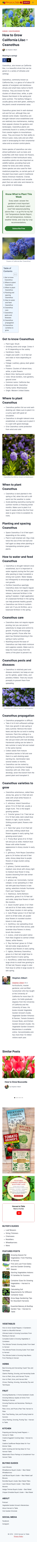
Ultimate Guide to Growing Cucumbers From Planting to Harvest (17, 1334)
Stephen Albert (12, 50)
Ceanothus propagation (9, 321)
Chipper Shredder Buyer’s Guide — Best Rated (17, 1492)
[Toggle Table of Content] (14, 274)
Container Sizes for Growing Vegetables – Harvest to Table (22, 1283)
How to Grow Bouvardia (16, 1082)
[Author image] (3, 50)
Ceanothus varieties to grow (9, 327)
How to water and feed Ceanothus (10, 302)
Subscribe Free (18, 228)
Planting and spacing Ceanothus (9, 295)
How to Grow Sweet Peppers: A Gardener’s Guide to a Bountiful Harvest (16, 1329)
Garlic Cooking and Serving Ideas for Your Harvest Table (16, 1450)
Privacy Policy (18, 1536)
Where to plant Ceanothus (10, 284)
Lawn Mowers (7, 1467)
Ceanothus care (9, 309)
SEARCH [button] (26, 2)
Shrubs (5, 31)
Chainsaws (10, 1236)
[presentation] (18, 1067)
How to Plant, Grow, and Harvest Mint (14, 1379)
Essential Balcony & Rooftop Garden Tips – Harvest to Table (22, 1309)
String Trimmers (12, 1233)
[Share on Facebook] (4, 60)
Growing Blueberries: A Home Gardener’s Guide (18, 1395)
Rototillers (10, 1239)
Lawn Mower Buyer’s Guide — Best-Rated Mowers (16, 1485)
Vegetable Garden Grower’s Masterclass (15, 1505)
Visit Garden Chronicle (9, 1511)
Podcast (5, 1502)
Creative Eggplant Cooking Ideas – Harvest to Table (17, 1439)
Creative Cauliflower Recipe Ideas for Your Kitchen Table (16, 1445)
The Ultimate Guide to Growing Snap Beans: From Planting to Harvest (16, 1356)
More (8, 1246)
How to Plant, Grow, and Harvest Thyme (15, 1376)
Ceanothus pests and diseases (9, 315)
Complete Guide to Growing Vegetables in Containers (16, 1340)
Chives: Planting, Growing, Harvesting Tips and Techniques (17, 1383)
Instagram (5, 1524)
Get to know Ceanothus (9, 278)
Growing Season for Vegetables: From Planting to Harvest (21, 1257)
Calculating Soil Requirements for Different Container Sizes (21, 1292)
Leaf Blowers (11, 1230)
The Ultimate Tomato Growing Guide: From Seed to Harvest (18, 1345)
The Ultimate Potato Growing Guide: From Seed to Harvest (18, 1351)
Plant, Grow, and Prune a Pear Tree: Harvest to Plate (17, 1410)
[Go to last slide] (5, 1076)
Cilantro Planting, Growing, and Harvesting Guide (18, 1373)
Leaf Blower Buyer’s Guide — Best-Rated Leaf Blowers (17, 1477)
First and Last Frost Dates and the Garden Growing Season (21, 1266)
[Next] (31, 1076)
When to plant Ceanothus (10, 289)
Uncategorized (14, 31)
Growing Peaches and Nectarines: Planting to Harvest (17, 1404)
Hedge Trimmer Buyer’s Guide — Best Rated (16, 1489)
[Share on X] (9, 60)
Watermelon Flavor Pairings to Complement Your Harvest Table (18, 1456)
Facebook (5, 1521)
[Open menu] (33, 2)
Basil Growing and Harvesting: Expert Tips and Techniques (17, 1369)
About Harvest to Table (10, 1508)
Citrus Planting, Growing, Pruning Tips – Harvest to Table (18, 1421)
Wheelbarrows (11, 1243)
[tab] (14, 1097)
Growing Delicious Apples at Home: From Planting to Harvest (16, 1399)
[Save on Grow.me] (13, 60)
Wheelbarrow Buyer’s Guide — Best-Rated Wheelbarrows (16, 1471)
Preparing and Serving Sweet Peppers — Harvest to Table (15, 1433)
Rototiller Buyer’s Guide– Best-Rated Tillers (16, 1481)
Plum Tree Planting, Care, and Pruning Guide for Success (17, 1415)
